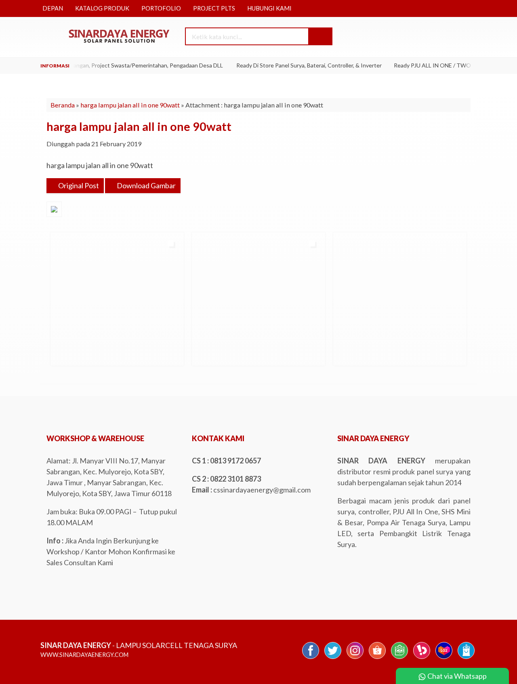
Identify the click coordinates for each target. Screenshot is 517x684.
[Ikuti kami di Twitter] (332, 658)
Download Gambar (146, 185)
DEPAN (52, 8)
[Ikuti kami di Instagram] (355, 658)
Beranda (62, 105)
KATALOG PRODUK (102, 8)
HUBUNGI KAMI (269, 8)
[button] (320, 36)
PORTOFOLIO (161, 8)
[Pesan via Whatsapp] (418, 37)
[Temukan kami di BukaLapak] (421, 658)
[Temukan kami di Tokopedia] (399, 658)
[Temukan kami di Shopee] (377, 658)
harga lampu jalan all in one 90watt (130, 105)
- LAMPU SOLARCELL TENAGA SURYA (138, 645)
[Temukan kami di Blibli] (466, 658)
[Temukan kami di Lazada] (443, 658)
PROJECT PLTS (214, 8)
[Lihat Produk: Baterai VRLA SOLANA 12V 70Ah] (340, 355)
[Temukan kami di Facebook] (310, 658)
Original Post (78, 185)
